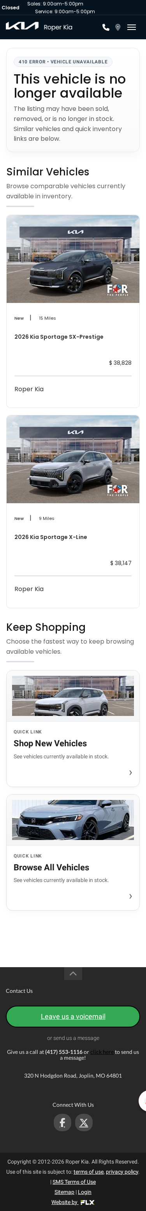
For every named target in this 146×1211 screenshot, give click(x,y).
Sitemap (64, 1192)
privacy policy (122, 1172)
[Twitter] (84, 1122)
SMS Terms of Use (74, 1182)
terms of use (89, 1172)
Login (84, 1192)
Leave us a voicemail (73, 1016)
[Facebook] (62, 1122)
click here (102, 1051)
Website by (65, 1202)
